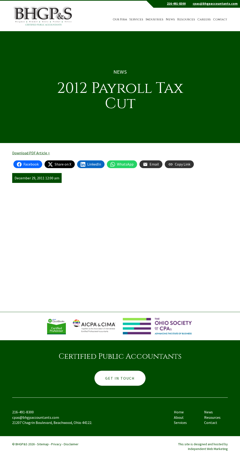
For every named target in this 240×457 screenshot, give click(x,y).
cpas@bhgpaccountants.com (215, 4)
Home (179, 412)
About (179, 417)
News (170, 20)
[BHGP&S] (43, 13)
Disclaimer (71, 444)
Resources (186, 20)
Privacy (56, 444)
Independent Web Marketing (208, 449)
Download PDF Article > (31, 153)
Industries (154, 20)
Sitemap (43, 444)
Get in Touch (120, 378)
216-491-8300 (176, 4)
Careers (204, 20)
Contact (220, 20)
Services (136, 20)
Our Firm (120, 20)
